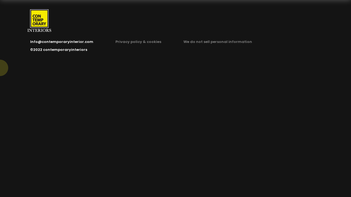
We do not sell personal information (217, 41)
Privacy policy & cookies (138, 41)
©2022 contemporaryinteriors (58, 49)
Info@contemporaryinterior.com (61, 41)
